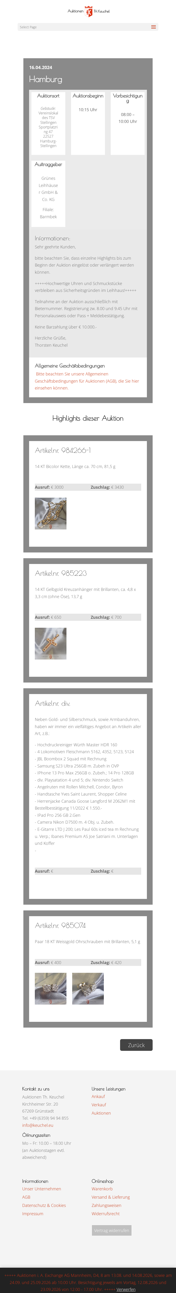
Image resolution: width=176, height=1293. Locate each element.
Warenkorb (102, 1188)
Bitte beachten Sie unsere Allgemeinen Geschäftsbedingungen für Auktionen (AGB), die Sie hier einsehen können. (87, 381)
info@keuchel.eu (37, 1125)
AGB (26, 1197)
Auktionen (101, 1113)
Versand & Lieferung (111, 1197)
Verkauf (99, 1104)
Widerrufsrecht (106, 1213)
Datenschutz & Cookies (44, 1205)
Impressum (32, 1213)
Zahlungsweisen (106, 1205)
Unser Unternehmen (41, 1188)
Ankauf (98, 1096)
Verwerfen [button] (126, 1289)
